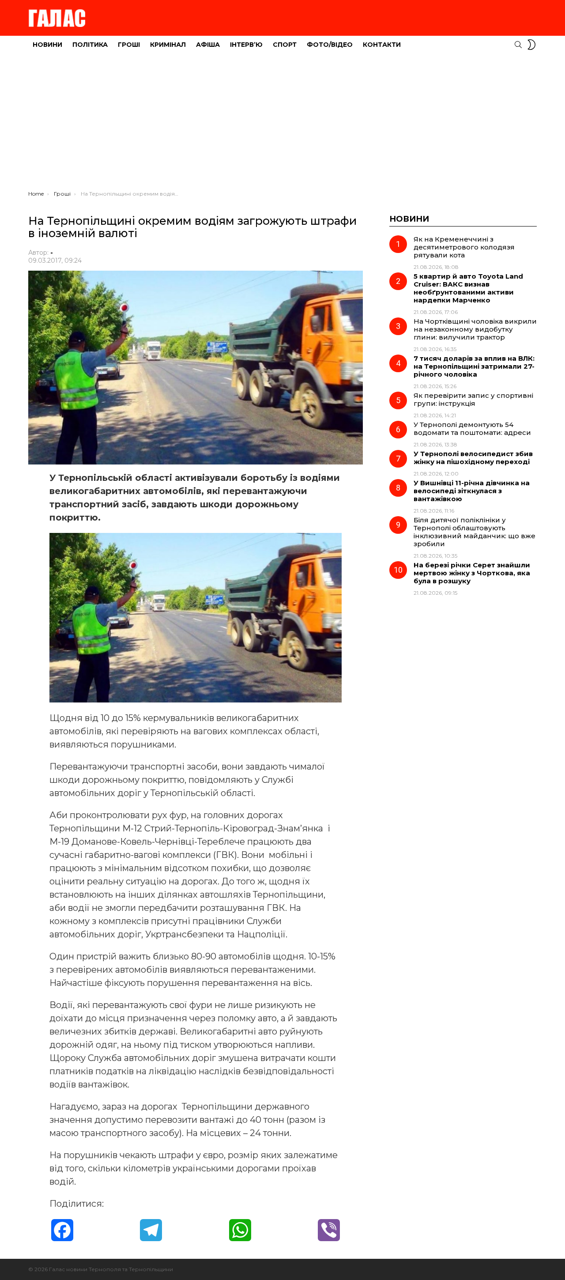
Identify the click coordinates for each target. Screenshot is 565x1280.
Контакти (382, 45)
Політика (90, 45)
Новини (47, 45)
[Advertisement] (282, 124)
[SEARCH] (518, 45)
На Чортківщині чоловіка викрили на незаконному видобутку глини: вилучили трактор (475, 329)
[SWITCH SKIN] (531, 44)
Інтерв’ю (246, 45)
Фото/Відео (330, 45)
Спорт (285, 45)
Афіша (208, 45)
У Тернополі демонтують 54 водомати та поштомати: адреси (472, 428)
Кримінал (168, 45)
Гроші (129, 45)
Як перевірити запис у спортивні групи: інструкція (473, 399)
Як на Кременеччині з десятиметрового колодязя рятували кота (464, 247)
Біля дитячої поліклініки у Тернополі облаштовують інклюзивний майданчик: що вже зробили (474, 532)
